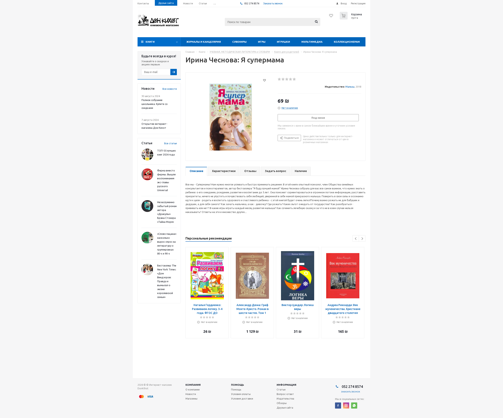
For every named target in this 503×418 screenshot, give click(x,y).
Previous (356, 238)
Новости (190, 394)
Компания (193, 384)
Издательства (285, 398)
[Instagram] (346, 405)
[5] (294, 79)
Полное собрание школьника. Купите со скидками (154, 104)
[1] (279, 79)
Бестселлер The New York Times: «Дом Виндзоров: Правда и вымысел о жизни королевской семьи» (166, 281)
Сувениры (239, 41)
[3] (287, 79)
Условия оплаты (241, 394)
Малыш (349, 86)
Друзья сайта (285, 407)
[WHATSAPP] (354, 405)
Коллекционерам (347, 41)
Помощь (237, 384)
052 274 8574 (251, 3)
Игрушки (283, 41)
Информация (286, 384)
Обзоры (282, 403)
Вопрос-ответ (285, 394)
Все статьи (170, 143)
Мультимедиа (311, 41)
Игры (261, 41)
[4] (291, 79)
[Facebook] (338, 405)
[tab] (196, 171)
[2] (283, 79)
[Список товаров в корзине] (351, 18)
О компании (192, 389)
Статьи (281, 389)
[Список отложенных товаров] (331, 16)
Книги (150, 41)
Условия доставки (242, 398)
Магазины (191, 398)
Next (362, 238)
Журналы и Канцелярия (203, 41)
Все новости (169, 89)
